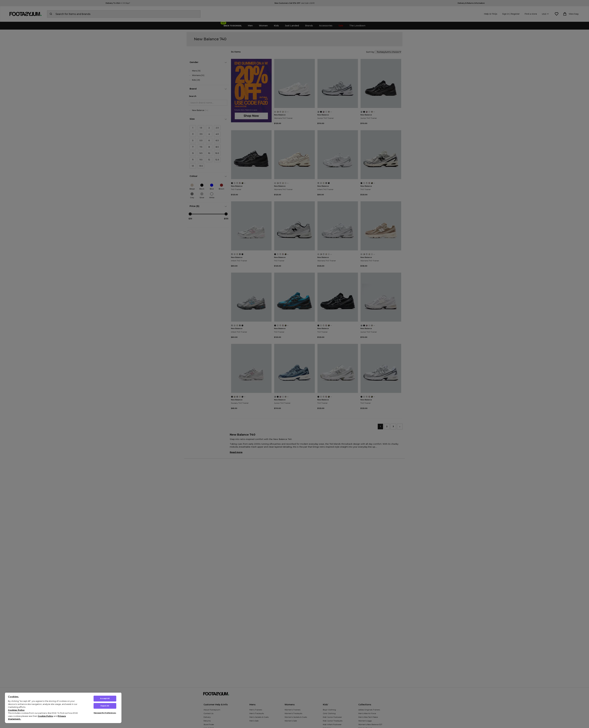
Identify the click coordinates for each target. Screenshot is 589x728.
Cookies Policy (16, 710)
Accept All (105, 698)
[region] (63, 707)
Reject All (105, 706)
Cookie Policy (45, 716)
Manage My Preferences (105, 713)
